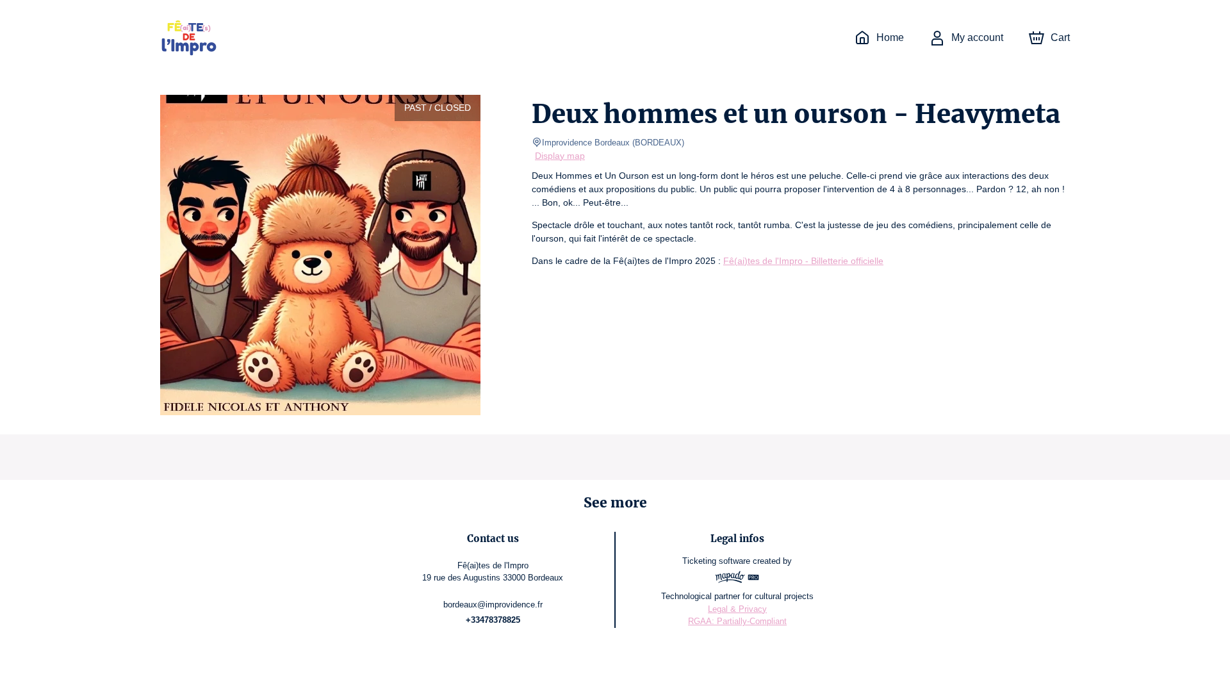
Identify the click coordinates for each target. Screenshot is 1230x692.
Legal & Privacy (737, 609)
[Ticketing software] (737, 579)
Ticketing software (716, 561)
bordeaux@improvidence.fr (493, 604)
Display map (560, 156)
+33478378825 (493, 620)
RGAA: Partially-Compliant (737, 621)
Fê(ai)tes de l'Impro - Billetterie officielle (803, 261)
